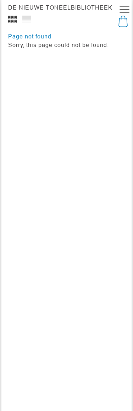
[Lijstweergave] (26, 19)
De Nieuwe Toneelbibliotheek (60, 7)
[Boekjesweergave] (12, 19)
